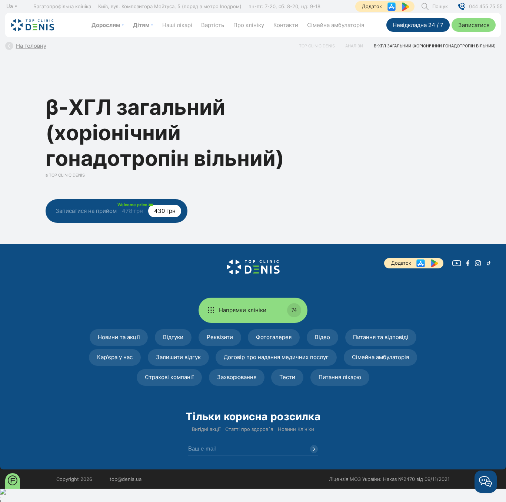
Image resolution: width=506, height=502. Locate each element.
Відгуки (173, 337)
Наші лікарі (177, 25)
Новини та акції (119, 337)
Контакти (285, 25)
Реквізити (220, 337)
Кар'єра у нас (115, 357)
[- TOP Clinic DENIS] (253, 267)
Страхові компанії (169, 377)
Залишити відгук (178, 357)
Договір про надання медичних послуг (276, 357)
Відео (322, 337)
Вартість (212, 25)
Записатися (473, 25)
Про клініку (248, 25)
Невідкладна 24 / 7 (418, 25)
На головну (31, 45)
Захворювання (236, 377)
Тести (287, 377)
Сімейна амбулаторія (335, 25)
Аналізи (354, 45)
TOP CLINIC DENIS (317, 45)
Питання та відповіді (380, 337)
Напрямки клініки (258, 310)
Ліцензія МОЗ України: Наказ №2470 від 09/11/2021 (389, 479)
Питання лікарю (340, 377)
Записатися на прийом (116, 208)
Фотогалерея (274, 337)
